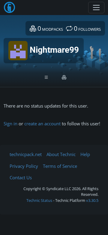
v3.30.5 (92, 200)
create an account (42, 124)
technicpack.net (26, 154)
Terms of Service (60, 166)
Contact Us (21, 177)
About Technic (61, 154)
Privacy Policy (24, 166)
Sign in (10, 124)
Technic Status (39, 200)
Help (85, 154)
